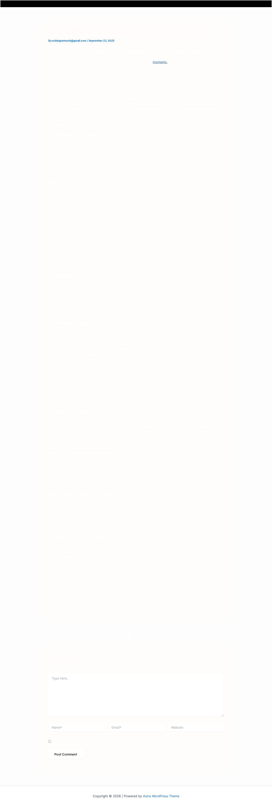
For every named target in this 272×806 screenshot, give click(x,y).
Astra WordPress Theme (161, 796)
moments (160, 62)
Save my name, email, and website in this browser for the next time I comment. (106, 741)
